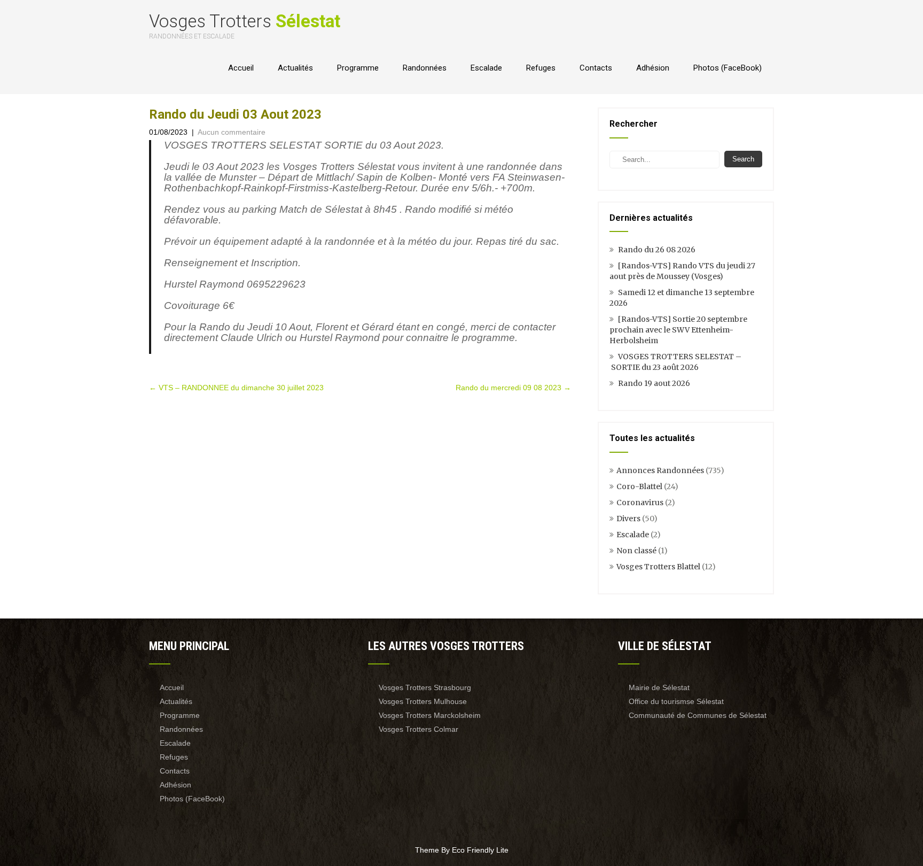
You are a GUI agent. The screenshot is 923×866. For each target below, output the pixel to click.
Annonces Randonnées (660, 470)
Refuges (541, 68)
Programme (358, 68)
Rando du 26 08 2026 (656, 249)
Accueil (241, 68)
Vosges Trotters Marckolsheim (430, 715)
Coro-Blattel (639, 486)
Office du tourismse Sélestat (676, 701)
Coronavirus (639, 502)
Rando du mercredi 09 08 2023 (513, 387)
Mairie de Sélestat (659, 687)
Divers (628, 518)
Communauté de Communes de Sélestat (697, 715)
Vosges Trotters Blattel (658, 566)
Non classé (636, 550)
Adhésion (652, 68)
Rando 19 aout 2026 (654, 383)
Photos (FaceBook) (727, 68)
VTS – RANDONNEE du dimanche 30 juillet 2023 (236, 387)
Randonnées (425, 68)
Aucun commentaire (231, 132)
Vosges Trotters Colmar (418, 729)
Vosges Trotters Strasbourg (425, 687)
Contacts (596, 68)
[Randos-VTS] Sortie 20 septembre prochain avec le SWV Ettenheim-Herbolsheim (678, 329)
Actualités (295, 68)
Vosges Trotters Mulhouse (423, 701)
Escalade (486, 68)
